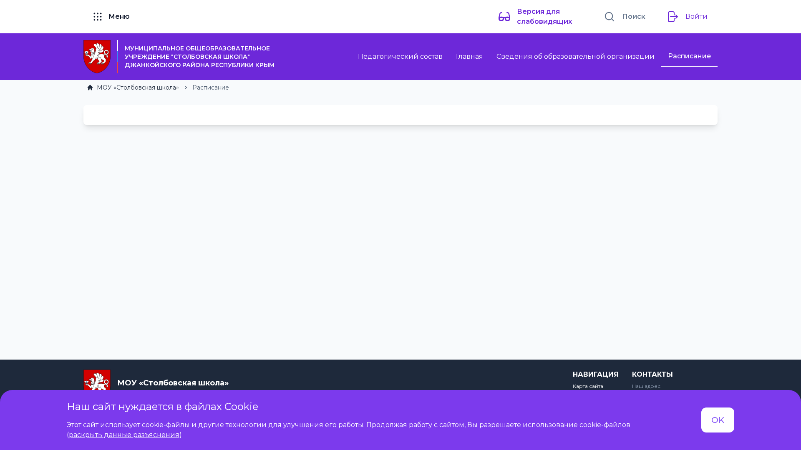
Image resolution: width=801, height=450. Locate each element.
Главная (469, 56)
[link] (133, 87)
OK (717, 420)
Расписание (689, 56)
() (124, 435)
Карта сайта (588, 386)
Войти (696, 16)
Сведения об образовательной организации (575, 56)
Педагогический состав (400, 56)
